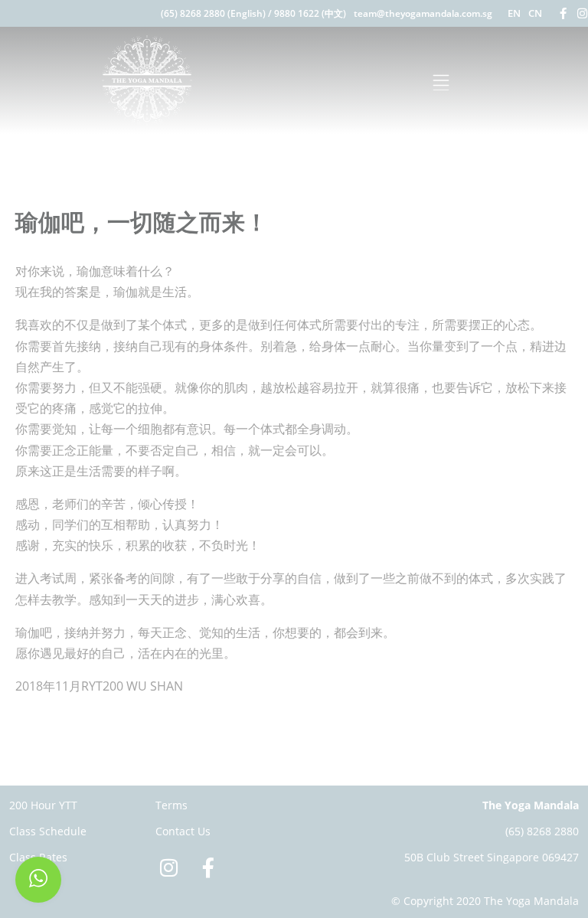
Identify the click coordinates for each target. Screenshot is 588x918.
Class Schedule (48, 831)
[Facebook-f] (563, 13)
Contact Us (183, 831)
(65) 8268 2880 (542, 831)
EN (514, 13)
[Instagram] (582, 13)
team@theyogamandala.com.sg (423, 13)
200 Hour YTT (43, 805)
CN (535, 13)
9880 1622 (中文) (310, 13)
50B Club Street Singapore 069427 (491, 857)
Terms (171, 805)
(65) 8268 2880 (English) (213, 13)
